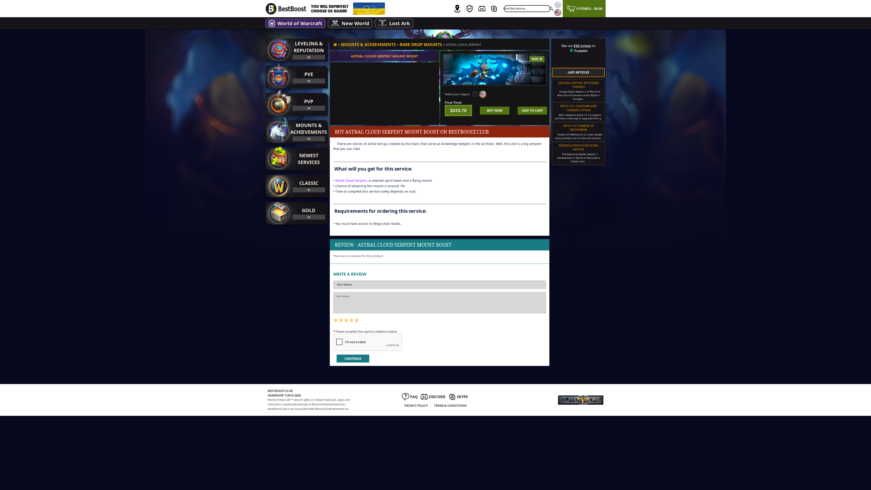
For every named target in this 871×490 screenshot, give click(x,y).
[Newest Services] (296, 158)
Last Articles (578, 72)
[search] (551, 9)
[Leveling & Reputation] (277, 50)
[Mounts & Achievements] (277, 131)
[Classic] (277, 186)
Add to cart (532, 110)
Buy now (495, 110)
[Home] (335, 44)
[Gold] (277, 213)
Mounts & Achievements (368, 44)
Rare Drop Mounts (421, 44)
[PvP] (277, 104)
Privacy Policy (416, 406)
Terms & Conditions (450, 406)
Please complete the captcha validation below (366, 331)
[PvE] (277, 77)
